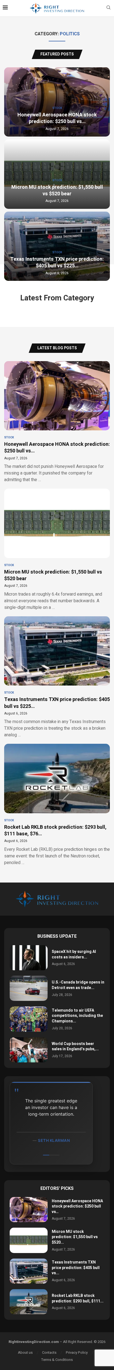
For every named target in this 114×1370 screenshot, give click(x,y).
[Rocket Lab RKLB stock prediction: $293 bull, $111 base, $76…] (57, 805)
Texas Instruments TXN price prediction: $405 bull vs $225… (57, 262)
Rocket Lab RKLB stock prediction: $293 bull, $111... (77, 1298)
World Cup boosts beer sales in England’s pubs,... (75, 1046)
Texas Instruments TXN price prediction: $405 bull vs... (76, 1267)
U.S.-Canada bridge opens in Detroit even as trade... (78, 985)
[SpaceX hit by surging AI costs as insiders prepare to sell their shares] (29, 957)
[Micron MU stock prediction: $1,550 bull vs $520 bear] (57, 550)
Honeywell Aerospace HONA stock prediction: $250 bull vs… (57, 118)
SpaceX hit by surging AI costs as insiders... (74, 954)
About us (25, 1352)
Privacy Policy (77, 1352)
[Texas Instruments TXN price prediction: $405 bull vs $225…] (57, 677)
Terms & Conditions (57, 1359)
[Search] (108, 8)
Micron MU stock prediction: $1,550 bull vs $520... (75, 1237)
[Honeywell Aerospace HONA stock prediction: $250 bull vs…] (57, 422)
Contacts (49, 1352)
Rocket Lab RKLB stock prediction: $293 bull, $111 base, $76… (55, 830)
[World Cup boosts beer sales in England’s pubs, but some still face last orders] (29, 1049)
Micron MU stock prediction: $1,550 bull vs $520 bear (57, 190)
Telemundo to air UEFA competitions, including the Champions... (77, 1015)
